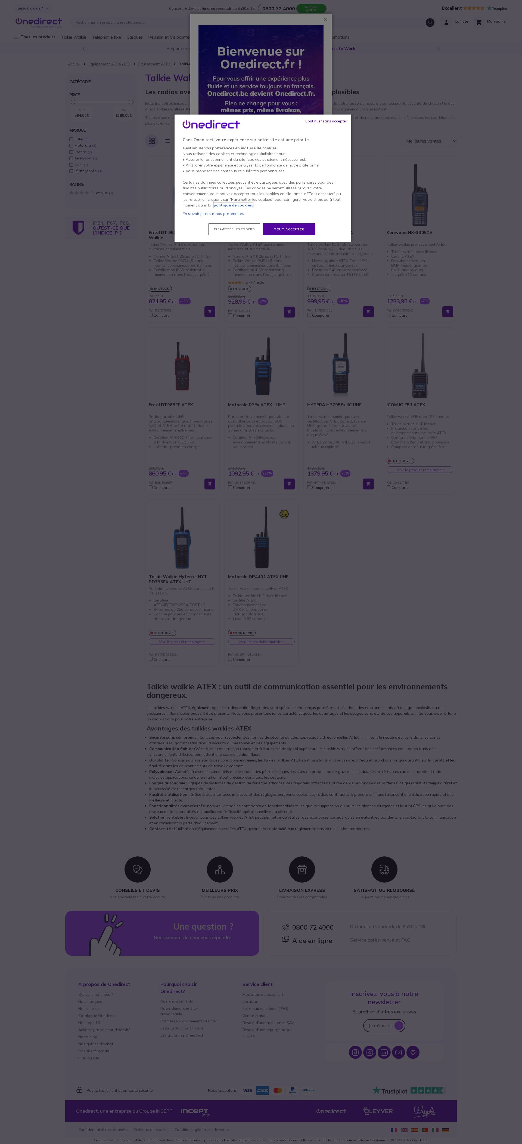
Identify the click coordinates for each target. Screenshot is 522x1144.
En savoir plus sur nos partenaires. (214, 213)
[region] (263, 178)
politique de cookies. (233, 205)
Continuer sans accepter (326, 121)
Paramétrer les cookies (234, 229)
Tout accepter (289, 229)
